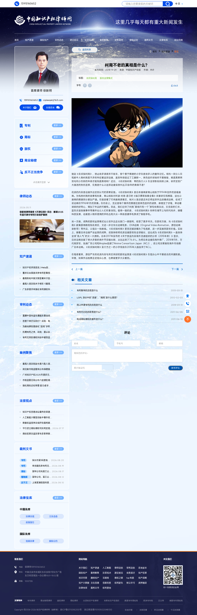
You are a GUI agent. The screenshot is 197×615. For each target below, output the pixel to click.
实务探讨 (118, 39)
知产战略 (142, 577)
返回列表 (86, 49)
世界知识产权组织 (111, 600)
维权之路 (118, 577)
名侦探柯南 (91, 78)
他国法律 (30, 541)
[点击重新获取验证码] (107, 368)
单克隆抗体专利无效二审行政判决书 (48, 465)
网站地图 (178, 39)
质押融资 (142, 582)
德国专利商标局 (176, 600)
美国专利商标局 (131, 600)
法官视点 (89, 39)
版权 (176, 51)
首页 (16, 39)
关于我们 (27, 107)
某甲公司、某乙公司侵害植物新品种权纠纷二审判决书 (48, 476)
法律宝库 (163, 39)
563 (176, 85)
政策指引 (30, 522)
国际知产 (44, 39)
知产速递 (29, 39)
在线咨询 (50, 107)
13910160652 (28, 3)
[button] (38, 239)
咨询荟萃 (142, 567)
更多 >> (57, 125)
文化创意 (95, 582)
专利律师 (31, 600)
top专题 (130, 577)
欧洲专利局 (148, 600)
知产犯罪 (142, 572)
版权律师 (61, 600)
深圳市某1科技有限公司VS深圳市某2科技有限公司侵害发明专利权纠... (48, 460)
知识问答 (83, 577)
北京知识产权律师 (90, 600)
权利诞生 (118, 582)
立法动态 (53, 516)
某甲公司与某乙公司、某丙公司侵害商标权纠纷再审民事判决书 (48, 471)
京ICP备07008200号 (71, 609)
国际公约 (53, 541)
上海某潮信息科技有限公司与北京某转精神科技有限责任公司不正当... (48, 482)
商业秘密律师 (46, 600)
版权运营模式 (106, 78)
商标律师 (74, 600)
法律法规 (30, 516)
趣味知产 (95, 577)
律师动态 (133, 39)
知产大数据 (84, 582)
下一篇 (175, 269)
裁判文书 (148, 39)
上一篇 (79, 269)
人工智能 (107, 567)
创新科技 (107, 582)
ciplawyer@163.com (53, 100)
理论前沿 (74, 39)
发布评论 (175, 368)
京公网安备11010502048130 (98, 609)
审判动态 (59, 39)
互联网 (106, 577)
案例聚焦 (104, 39)
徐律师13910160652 (35, 566)
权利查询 (107, 587)
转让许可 (130, 582)
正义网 (161, 600)
